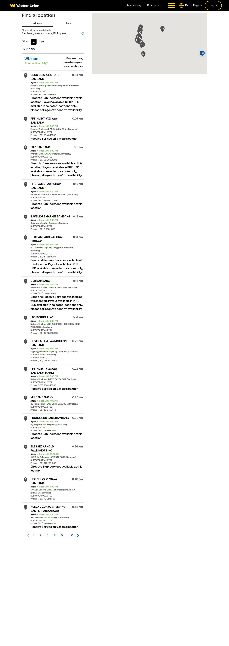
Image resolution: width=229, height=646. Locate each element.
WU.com (32, 59)
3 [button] (47, 535)
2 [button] (40, 535)
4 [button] (54, 535)
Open (42, 41)
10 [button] (71, 535)
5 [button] (62, 535)
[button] (184, 5)
